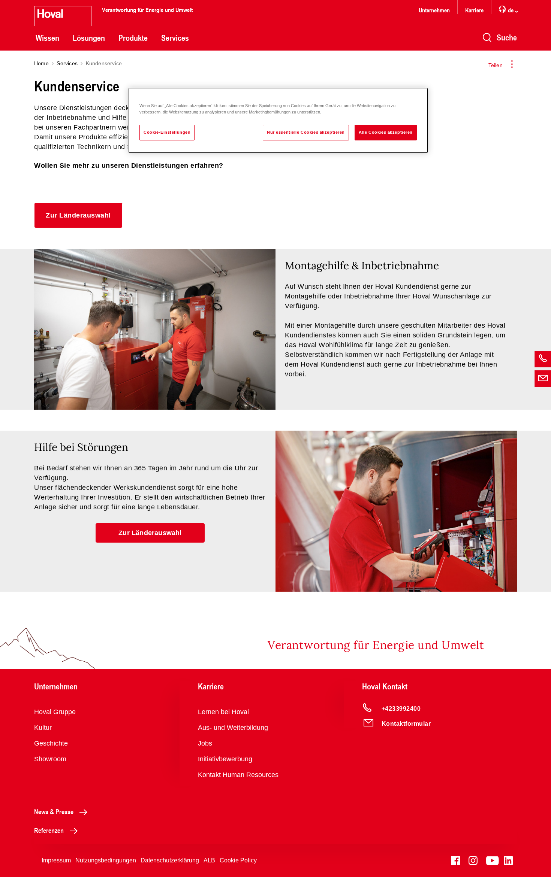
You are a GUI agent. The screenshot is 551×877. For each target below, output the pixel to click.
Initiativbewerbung (225, 759)
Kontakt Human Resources (238, 775)
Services (175, 37)
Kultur (43, 727)
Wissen (47, 37)
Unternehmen (434, 10)
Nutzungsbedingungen (105, 860)
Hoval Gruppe (55, 712)
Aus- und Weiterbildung (233, 727)
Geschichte (51, 743)
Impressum (56, 860)
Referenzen (49, 830)
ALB (209, 860)
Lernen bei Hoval (223, 712)
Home (41, 63)
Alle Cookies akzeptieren (386, 132)
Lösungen (89, 37)
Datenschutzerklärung (170, 860)
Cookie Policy (238, 860)
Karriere (474, 10)
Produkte (133, 37)
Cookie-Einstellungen (167, 132)
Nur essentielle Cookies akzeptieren (306, 132)
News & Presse (53, 811)
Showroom (50, 759)
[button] (78, 215)
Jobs (205, 743)
